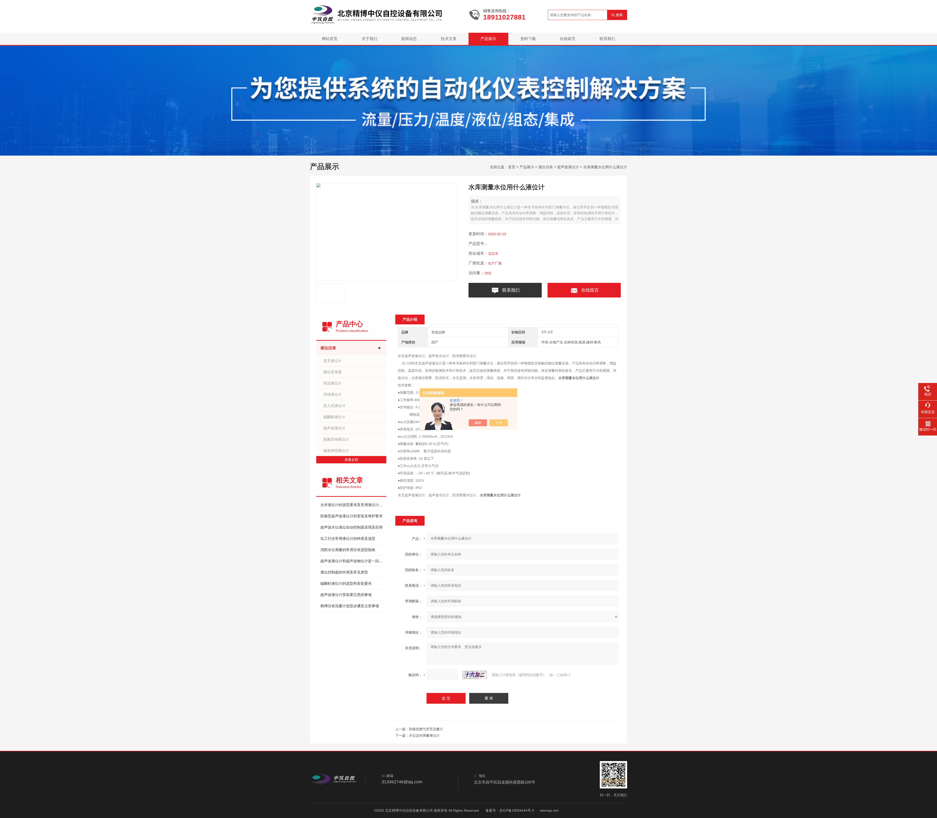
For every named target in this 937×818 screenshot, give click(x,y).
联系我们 (607, 39)
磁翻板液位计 (334, 417)
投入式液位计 (334, 406)
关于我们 (369, 39)
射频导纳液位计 (336, 439)
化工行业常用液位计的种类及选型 (347, 538)
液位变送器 (332, 372)
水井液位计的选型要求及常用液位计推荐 (353, 505)
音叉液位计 (332, 361)
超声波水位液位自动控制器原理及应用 (351, 527)
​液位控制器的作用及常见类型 (344, 572)
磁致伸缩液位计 (336, 450)
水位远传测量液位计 (424, 735)
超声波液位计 (568, 167)
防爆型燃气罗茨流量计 (426, 729)
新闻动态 (409, 39)
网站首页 (329, 39)
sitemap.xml (549, 810)
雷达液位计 (332, 383)
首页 (511, 167)
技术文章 (449, 39)
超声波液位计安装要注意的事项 (346, 595)
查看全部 (351, 460)
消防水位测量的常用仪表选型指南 (347, 550)
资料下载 (528, 39)
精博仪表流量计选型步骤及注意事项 (349, 606)
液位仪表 (545, 167)
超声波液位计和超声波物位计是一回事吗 (353, 561)
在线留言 (567, 39)
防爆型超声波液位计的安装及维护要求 (351, 516)
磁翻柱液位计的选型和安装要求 (346, 583)
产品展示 (488, 39)
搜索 (619, 15)
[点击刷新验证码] (474, 675)
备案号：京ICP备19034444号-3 (510, 810)
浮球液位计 (332, 394)
